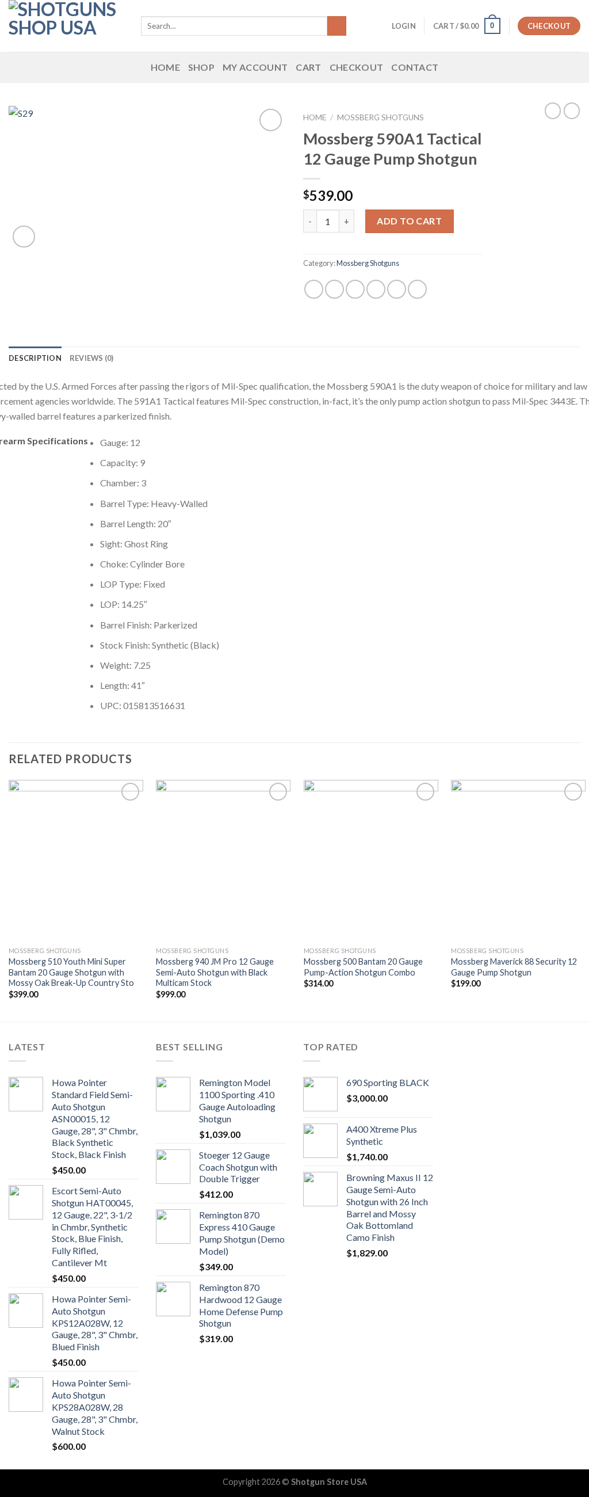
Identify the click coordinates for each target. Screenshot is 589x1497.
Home (165, 67)
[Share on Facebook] (313, 289)
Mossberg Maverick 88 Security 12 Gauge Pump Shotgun (514, 967)
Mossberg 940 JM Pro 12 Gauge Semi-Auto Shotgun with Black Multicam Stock (215, 972)
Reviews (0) (92, 358)
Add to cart (409, 220)
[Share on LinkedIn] (417, 289)
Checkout (357, 67)
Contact (414, 67)
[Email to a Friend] (355, 289)
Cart (308, 67)
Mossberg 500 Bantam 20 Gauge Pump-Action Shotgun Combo (363, 967)
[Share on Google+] (396, 289)
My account (255, 67)
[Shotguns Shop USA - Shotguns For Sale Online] (66, 26)
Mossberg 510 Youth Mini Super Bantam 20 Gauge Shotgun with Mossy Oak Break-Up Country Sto (71, 972)
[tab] (35, 358)
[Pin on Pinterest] (375, 289)
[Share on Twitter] (334, 289)
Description (35, 358)
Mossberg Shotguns (380, 117)
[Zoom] (24, 237)
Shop (201, 67)
